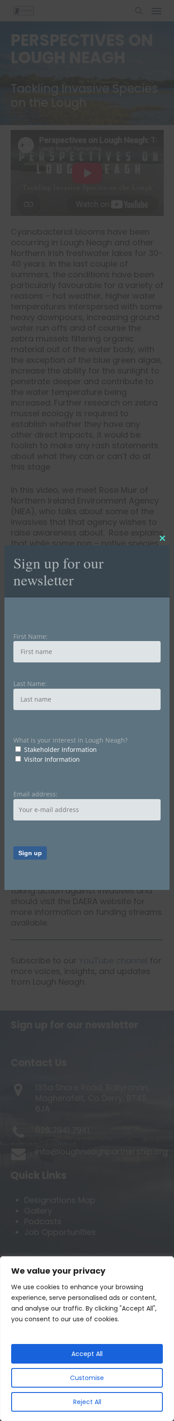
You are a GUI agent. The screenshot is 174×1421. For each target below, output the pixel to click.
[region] (87, 1338)
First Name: (30, 636)
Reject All (87, 1401)
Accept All (87, 1353)
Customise (87, 1377)
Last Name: (30, 683)
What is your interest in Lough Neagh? (70, 740)
